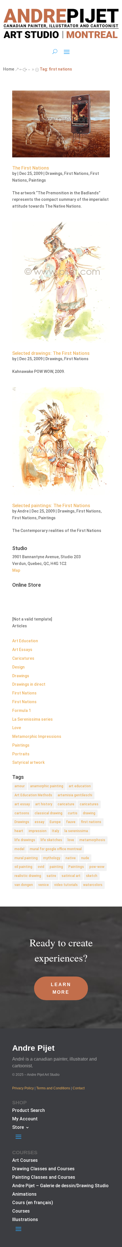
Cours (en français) (32, 1203)
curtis (72, 813)
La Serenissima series (32, 719)
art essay (22, 804)
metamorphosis (92, 840)
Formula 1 (21, 710)
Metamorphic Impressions (36, 736)
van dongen (23, 885)
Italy (55, 831)
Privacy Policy (23, 1088)
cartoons (21, 813)
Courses (21, 1211)
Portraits (21, 754)
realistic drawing (27, 876)
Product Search (28, 1111)
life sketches (51, 840)
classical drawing (48, 813)
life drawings (24, 840)
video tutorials (66, 885)
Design (18, 667)
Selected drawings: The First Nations (51, 353)
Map (16, 570)
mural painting (26, 858)
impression (38, 831)
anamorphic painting (46, 786)
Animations (24, 1194)
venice (43, 885)
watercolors (92, 885)
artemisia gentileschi (75, 795)
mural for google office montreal (56, 849)
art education (80, 786)
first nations (91, 822)
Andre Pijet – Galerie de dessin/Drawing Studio (60, 1186)
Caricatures (23, 658)
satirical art (71, 876)
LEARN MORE (61, 988)
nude (85, 858)
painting (56, 867)
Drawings (53, 173)
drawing (89, 813)
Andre (23, 511)
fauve (70, 822)
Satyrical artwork (28, 762)
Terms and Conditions (53, 1088)
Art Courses (25, 1160)
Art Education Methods (33, 795)
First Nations (76, 173)
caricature (66, 804)
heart (18, 831)
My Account (25, 1119)
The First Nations (30, 168)
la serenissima (76, 831)
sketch (91, 876)
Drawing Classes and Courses (43, 1169)
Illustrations (25, 1220)
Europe (55, 822)
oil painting (23, 867)
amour (19, 786)
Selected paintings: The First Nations (51, 505)
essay (39, 822)
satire (51, 876)
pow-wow (96, 867)
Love (16, 727)
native (71, 858)
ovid (41, 867)
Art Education (25, 641)
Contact (79, 1088)
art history (43, 804)
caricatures (89, 804)
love (71, 840)
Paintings (37, 180)
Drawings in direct (28, 684)
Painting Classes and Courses (43, 1177)
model (19, 849)
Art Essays (22, 649)
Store (18, 1127)
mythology (51, 858)
